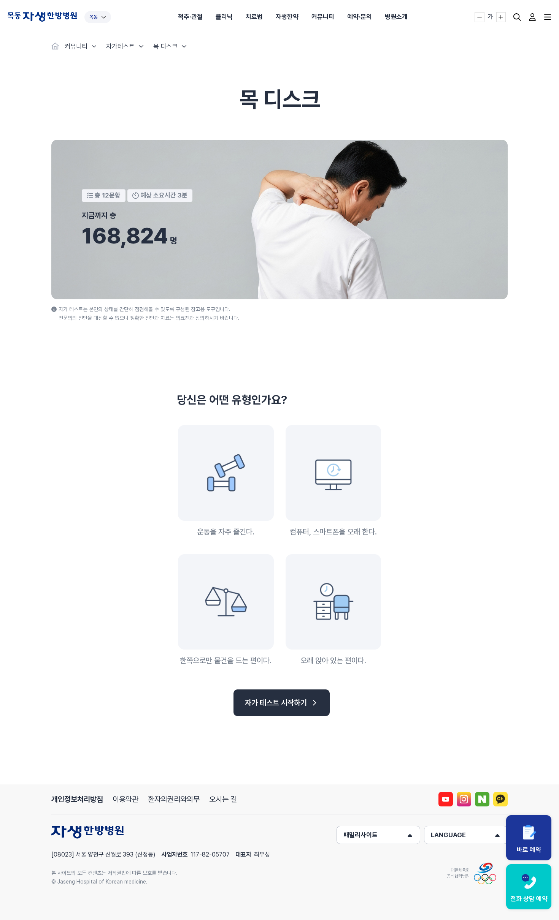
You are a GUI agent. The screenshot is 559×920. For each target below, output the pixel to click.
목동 (93, 17)
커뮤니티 (322, 17)
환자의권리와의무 (174, 799)
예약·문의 (359, 17)
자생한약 (287, 17)
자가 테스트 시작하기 (276, 702)
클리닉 (224, 17)
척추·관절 (190, 17)
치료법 (254, 17)
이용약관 (125, 799)
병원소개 (396, 17)
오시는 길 (223, 799)
